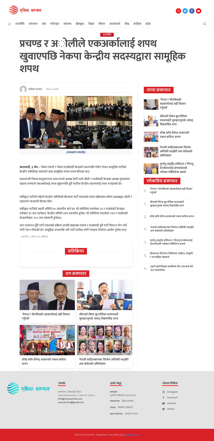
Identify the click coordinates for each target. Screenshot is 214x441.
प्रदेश (148, 23)
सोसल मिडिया (170, 383)
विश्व (127, 23)
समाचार (33, 23)
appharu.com (132, 435)
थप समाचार (76, 273)
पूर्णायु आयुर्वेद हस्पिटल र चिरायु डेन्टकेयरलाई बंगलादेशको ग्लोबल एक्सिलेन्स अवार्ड (176, 168)
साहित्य (137, 23)
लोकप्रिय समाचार (162, 181)
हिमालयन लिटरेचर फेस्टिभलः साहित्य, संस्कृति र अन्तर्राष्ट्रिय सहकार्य (171, 255)
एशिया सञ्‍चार (35, 89)
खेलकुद (80, 23)
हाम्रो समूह (116, 383)
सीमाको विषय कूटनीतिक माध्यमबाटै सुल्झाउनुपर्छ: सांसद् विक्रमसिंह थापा (98, 316)
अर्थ (44, 23)
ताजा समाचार (159, 90)
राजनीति (19, 23)
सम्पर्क (61, 383)
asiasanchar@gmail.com (71, 402)
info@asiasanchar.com (70, 399)
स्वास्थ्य (67, 23)
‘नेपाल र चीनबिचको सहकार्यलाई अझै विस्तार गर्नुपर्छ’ (46, 316)
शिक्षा (91, 23)
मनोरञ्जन (54, 23)
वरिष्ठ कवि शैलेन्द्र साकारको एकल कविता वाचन (44, 361)
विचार (102, 23)
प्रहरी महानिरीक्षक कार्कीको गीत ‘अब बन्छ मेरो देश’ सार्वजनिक (172, 268)
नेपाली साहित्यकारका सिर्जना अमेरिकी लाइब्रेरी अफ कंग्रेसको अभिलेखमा (104, 361)
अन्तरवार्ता (114, 23)
